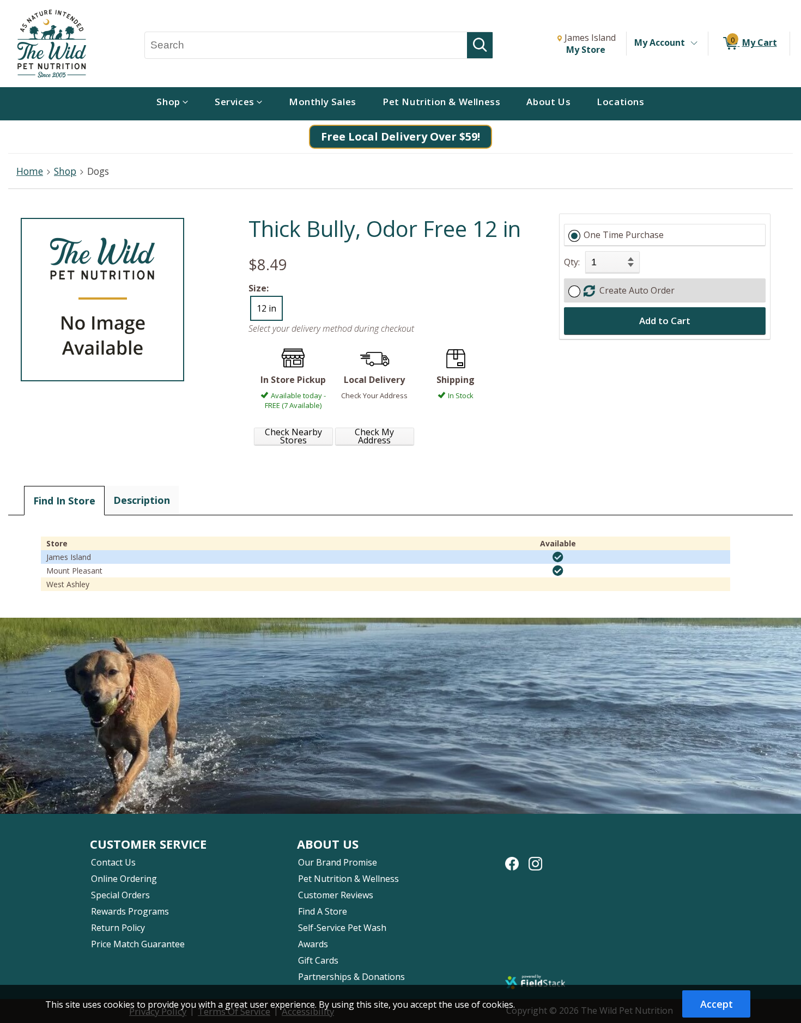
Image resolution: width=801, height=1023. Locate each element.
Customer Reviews (335, 895)
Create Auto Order (635, 290)
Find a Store (322, 911)
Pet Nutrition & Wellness (348, 879)
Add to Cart (664, 320)
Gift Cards (318, 960)
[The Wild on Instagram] (535, 858)
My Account (659, 42)
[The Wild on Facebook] (512, 858)
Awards (313, 944)
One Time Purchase (624, 235)
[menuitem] (172, 103)
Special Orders (120, 895)
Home (29, 171)
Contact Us (113, 862)
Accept (716, 1003)
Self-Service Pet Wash (342, 928)
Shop (65, 171)
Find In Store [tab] (64, 500)
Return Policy (118, 928)
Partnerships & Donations (351, 977)
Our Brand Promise (337, 862)
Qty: (572, 262)
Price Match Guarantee (138, 944)
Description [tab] (141, 500)
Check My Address (374, 436)
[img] (558, 557)
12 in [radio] (266, 308)
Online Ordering (124, 879)
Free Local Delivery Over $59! (400, 136)
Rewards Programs (130, 911)
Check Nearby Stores (293, 436)
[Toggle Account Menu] (693, 43)
